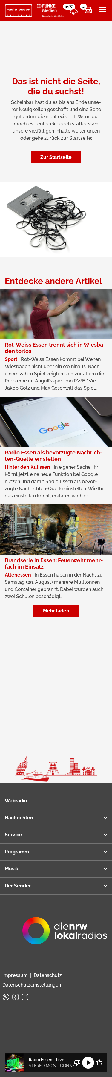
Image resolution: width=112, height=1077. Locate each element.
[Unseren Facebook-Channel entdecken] (15, 997)
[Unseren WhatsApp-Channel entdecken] (6, 997)
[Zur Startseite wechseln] (18, 10)
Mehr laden (56, 611)
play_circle (88, 1063)
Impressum (15, 975)
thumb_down (77, 1062)
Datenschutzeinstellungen (31, 985)
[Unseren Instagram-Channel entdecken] (25, 997)
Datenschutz (48, 975)
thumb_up (98, 1062)
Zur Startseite (56, 157)
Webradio (16, 800)
